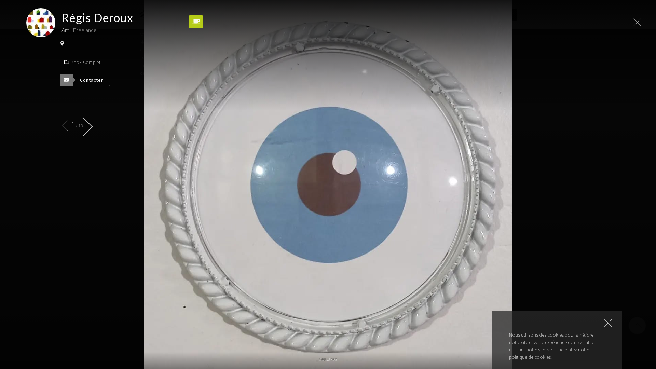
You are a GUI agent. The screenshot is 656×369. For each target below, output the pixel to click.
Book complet (86, 62)
